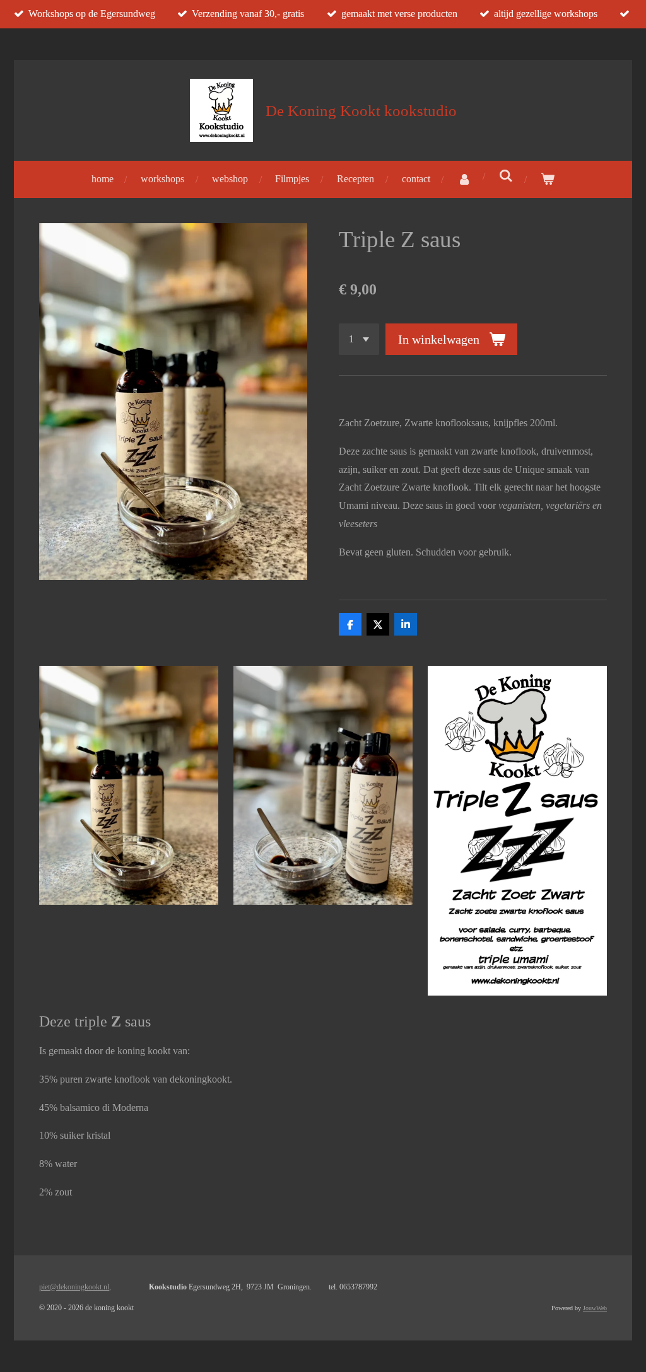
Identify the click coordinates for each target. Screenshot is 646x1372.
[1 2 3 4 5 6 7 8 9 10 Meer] (359, 339)
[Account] (464, 179)
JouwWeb (595, 1308)
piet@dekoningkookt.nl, (75, 1286)
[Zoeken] (506, 176)
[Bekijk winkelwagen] (547, 179)
